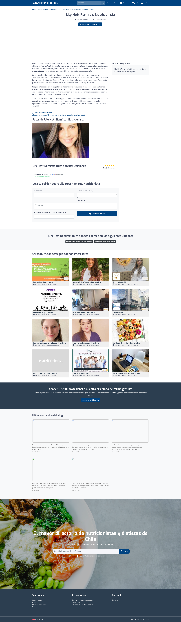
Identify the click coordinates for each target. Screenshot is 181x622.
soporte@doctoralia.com (91, 24)
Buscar (125, 551)
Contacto (115, 600)
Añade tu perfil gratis (130, 3)
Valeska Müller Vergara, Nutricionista (87, 282)
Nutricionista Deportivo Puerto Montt (127, 374)
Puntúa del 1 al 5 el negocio (86, 191)
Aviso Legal (76, 602)
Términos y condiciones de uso (82, 600)
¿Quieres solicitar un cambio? (42, 113)
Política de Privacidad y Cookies (82, 604)
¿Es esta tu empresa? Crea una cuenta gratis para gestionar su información (59, 115)
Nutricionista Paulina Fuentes (84, 313)
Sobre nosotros (37, 600)
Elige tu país (39, 619)
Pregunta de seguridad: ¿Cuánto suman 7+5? (50, 212)
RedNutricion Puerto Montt (43, 282)
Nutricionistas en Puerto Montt (82, 10)
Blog (33, 606)
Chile (34, 10)
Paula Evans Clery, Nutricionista (45, 374)
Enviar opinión (98, 213)
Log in (145, 3)
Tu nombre (38, 191)
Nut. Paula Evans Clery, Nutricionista (126, 343)
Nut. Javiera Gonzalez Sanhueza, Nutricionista (50, 343)
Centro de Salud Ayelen (81, 374)
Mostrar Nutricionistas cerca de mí (91, 556)
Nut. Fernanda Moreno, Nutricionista (86, 343)
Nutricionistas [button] (112, 3)
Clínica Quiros (118, 313)
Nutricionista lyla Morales (43, 313)
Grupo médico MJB (119, 282)
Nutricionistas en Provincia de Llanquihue (53, 10)
